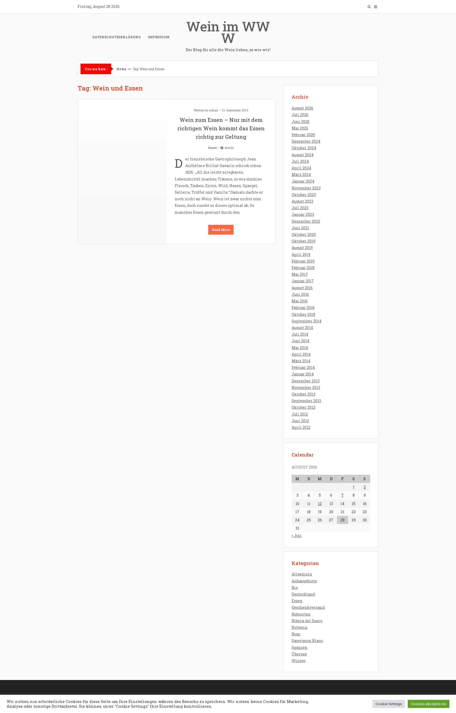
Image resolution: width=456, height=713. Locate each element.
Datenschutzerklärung (116, 37)
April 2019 (301, 254)
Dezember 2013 (306, 380)
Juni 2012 (300, 420)
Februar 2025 (303, 134)
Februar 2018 (303, 267)
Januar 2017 (303, 280)
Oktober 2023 (304, 194)
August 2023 (302, 201)
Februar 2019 (303, 261)
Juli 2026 (300, 114)
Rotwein (299, 627)
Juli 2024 (300, 161)
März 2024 (301, 174)
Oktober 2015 (303, 314)
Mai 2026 (300, 128)
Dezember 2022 (306, 221)
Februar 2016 (303, 307)
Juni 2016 (300, 294)
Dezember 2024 (306, 141)
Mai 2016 (300, 300)
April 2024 (301, 167)
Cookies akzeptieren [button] (428, 703)
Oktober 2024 (304, 147)
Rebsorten (301, 614)
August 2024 (303, 154)
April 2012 (301, 427)
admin (213, 110)
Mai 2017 (300, 274)
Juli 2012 (300, 414)
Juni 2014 (300, 340)
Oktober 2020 (304, 234)
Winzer (299, 660)
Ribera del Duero (307, 620)
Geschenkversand (308, 607)
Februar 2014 (303, 367)
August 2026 (302, 108)
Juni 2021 (300, 227)
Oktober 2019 (303, 241)
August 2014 (302, 327)
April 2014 (301, 354)
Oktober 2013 (303, 394)
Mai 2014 (300, 347)
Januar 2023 (303, 214)
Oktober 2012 (303, 407)
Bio (295, 587)
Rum (296, 633)
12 (320, 503)
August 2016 (302, 287)
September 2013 (306, 400)
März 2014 (301, 360)
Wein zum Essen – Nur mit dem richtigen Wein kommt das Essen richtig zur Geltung (221, 128)
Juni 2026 (301, 121)
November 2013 (306, 387)
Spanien (299, 647)
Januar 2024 (303, 181)
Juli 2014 (300, 334)
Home (121, 69)
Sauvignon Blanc (307, 640)
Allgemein (302, 574)
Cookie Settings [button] (389, 703)
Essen (212, 148)
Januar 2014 (303, 374)
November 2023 (306, 188)
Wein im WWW (228, 35)
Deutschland (303, 594)
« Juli (297, 535)
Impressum (158, 37)
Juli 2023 (300, 207)
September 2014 (306, 321)
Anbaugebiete (304, 580)
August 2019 (302, 247)
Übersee (299, 654)
